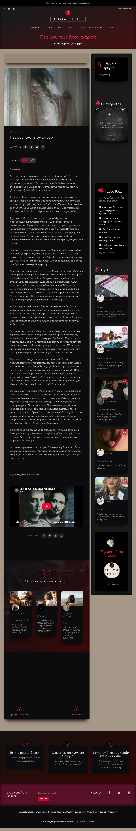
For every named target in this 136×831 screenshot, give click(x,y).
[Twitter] (31, 147)
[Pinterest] (37, 147)
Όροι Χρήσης (92, 812)
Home (56, 43)
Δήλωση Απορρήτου (109, 812)
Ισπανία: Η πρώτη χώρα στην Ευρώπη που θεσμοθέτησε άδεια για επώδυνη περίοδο (111, 314)
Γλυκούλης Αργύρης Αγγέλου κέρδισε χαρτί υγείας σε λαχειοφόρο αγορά (110, 417)
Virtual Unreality (18, 613)
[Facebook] (25, 147)
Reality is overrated (20, 620)
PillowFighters (86, 27)
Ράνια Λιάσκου (110, 401)
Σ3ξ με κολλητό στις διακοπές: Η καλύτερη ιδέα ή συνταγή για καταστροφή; (111, 365)
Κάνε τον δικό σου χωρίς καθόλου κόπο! (111, 754)
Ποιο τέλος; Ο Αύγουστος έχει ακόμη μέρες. (111, 239)
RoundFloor (92, 821)
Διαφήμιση (67, 812)
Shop (111, 27)
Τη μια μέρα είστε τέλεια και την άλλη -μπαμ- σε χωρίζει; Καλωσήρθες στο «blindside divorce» (45, 625)
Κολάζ (41, 616)
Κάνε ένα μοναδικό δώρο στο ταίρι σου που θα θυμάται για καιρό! (68, 762)
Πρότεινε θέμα (54, 812)
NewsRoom (35, 27)
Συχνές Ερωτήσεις (26, 812)
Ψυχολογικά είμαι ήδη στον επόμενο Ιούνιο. (112, 247)
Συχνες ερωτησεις (125, 9)
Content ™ (47, 27)
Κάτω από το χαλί (105, 358)
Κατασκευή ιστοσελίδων (67, 821)
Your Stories (18, 132)
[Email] (43, 147)
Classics (60, 27)
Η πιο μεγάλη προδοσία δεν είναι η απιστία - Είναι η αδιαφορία (20, 628)
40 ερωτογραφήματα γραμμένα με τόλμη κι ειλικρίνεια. (25, 759)
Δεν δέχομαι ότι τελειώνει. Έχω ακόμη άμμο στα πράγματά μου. (112, 210)
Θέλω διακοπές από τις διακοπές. (110, 231)
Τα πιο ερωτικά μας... (25, 752)
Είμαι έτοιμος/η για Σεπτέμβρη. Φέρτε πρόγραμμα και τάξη (112, 221)
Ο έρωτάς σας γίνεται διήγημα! (68, 754)
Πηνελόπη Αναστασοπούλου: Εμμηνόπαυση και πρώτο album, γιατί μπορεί (111, 517)
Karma (67, 623)
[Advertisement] (46, 680)
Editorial (23, 27)
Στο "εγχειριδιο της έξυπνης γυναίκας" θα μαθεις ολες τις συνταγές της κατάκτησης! (111, 764)
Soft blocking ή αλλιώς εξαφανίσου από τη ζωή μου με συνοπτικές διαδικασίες (71, 632)
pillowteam (109, 299)
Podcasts (72, 27)
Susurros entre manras (107, 410)
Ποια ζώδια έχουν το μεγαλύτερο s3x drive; (111, 466)
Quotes (98, 27)
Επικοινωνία (41, 812)
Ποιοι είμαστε (79, 812)
